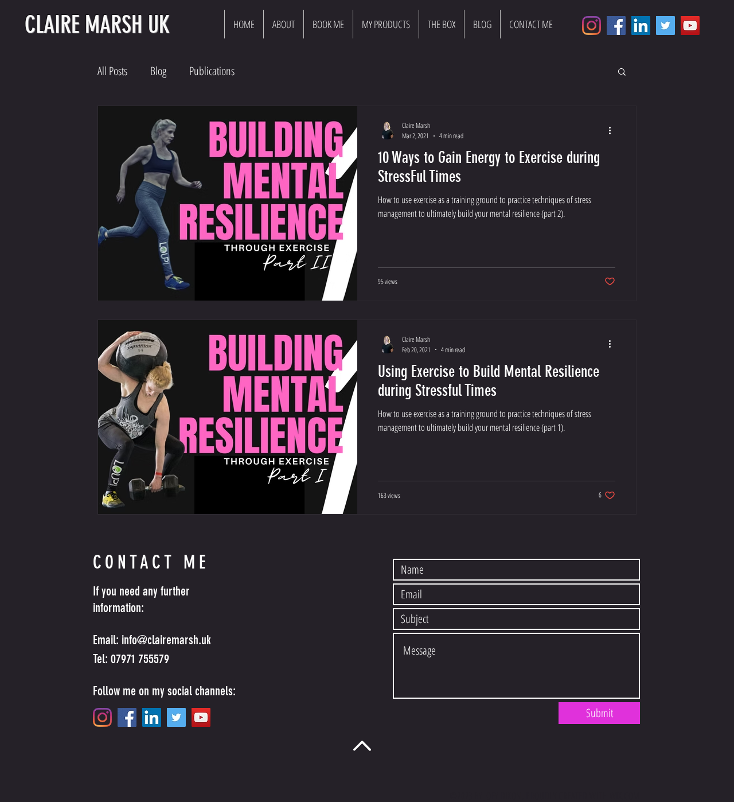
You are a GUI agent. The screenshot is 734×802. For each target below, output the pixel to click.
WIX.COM (625, 795)
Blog (158, 71)
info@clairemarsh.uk (166, 640)
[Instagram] (591, 25)
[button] (621, 73)
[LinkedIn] (640, 25)
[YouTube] (690, 25)
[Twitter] (665, 25)
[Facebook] (616, 25)
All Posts (112, 71)
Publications (212, 71)
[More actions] (613, 130)
